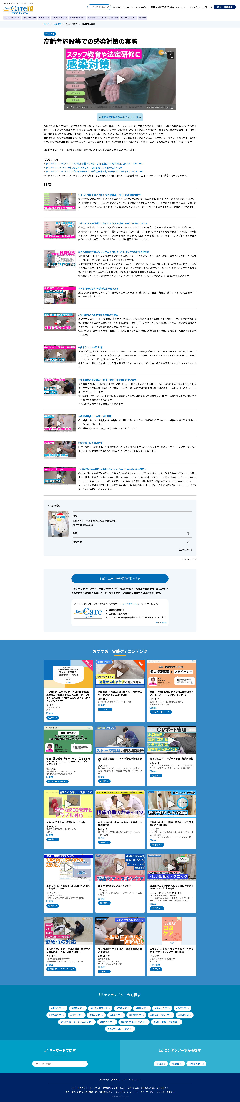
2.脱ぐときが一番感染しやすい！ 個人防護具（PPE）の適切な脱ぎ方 (112, 223)
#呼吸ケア (104, 842)
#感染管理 (49, 33)
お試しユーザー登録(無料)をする (120, 578)
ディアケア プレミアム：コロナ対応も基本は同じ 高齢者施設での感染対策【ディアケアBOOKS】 (95, 163)
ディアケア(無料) (164, 1091)
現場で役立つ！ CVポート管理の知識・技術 (171, 758)
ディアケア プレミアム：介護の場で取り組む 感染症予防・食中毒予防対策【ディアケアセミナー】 (95, 171)
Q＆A (124, 1079)
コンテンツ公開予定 (12, 17)
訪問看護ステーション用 (97, 17)
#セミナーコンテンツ (161, 711)
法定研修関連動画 (29, 17)
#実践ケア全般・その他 (134, 1022)
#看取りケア (107, 1022)
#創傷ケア (52, 905)
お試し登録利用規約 (159, 1088)
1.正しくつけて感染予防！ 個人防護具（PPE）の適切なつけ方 (109, 195)
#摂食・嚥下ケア (100, 1008)
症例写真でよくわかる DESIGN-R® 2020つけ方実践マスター (68, 887)
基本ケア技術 (44, 17)
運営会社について (103, 1091)
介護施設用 (114, 17)
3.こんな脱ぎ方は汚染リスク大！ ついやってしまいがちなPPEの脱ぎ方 (113, 252)
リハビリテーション (128, 17)
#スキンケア (105, 709)
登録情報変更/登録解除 (162, 7)
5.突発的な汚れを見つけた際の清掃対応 (98, 314)
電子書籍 (142, 17)
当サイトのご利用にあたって (84, 1088)
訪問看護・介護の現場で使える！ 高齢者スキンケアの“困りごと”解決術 (120, 693)
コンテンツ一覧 (139, 7)
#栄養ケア (156, 775)
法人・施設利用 (224, 7)
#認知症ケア (157, 908)
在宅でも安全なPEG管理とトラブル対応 (66, 822)
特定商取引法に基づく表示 (113, 1088)
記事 (161, 1063)
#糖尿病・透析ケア (161, 1015)
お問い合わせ (134, 1079)
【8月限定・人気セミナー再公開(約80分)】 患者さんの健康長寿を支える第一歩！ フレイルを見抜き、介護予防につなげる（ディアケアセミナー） (68, 696)
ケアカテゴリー (121, 7)
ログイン (180, 7)
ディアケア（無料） (199, 7)
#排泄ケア (104, 781)
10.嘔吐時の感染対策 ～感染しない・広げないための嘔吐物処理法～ (112, 469)
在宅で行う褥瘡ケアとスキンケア (114, 885)
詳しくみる (161, 622)
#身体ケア (52, 717)
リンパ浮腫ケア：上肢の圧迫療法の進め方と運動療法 (120, 950)
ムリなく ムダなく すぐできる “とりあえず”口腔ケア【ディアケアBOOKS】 (172, 950)
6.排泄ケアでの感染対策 (90, 347)
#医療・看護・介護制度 (166, 1022)
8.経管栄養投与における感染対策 (94, 416)
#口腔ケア (156, 969)
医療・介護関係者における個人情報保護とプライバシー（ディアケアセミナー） (172, 693)
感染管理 (57, 24)
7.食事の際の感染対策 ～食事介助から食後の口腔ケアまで (107, 380)
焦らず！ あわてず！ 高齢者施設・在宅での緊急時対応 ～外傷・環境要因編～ (68, 950)
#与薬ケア (116, 1015)
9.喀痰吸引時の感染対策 (90, 442)
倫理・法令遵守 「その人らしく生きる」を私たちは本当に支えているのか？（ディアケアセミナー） (68, 761)
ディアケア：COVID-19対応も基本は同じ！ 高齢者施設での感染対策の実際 (84, 167)
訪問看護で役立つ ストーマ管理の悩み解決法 (120, 760)
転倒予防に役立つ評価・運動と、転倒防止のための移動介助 (172, 824)
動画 (51, 713)
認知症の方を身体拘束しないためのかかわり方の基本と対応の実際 (172, 887)
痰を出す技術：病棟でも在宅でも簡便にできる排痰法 (120, 824)
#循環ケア (104, 971)
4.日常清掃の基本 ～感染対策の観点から (98, 288)
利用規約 (145, 1088)
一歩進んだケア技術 (59, 17)
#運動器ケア (157, 844)
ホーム (46, 24)
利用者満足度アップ (77, 17)
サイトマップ (146, 1091)
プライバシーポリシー (125, 1091)
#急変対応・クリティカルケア (61, 969)
